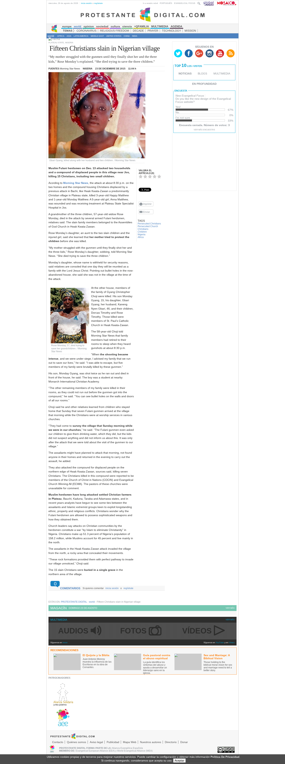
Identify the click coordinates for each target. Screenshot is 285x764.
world (51, 35)
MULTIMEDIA (221, 73)
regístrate (98, 3)
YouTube (220, 642)
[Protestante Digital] (143, 14)
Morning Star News (75, 182)
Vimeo (232, 642)
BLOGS (202, 73)
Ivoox (65, 642)
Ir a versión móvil (150, 3)
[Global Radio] (208, 3)
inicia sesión (86, 3)
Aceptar (179, 760)
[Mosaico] (225, 3)
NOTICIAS (185, 73)
